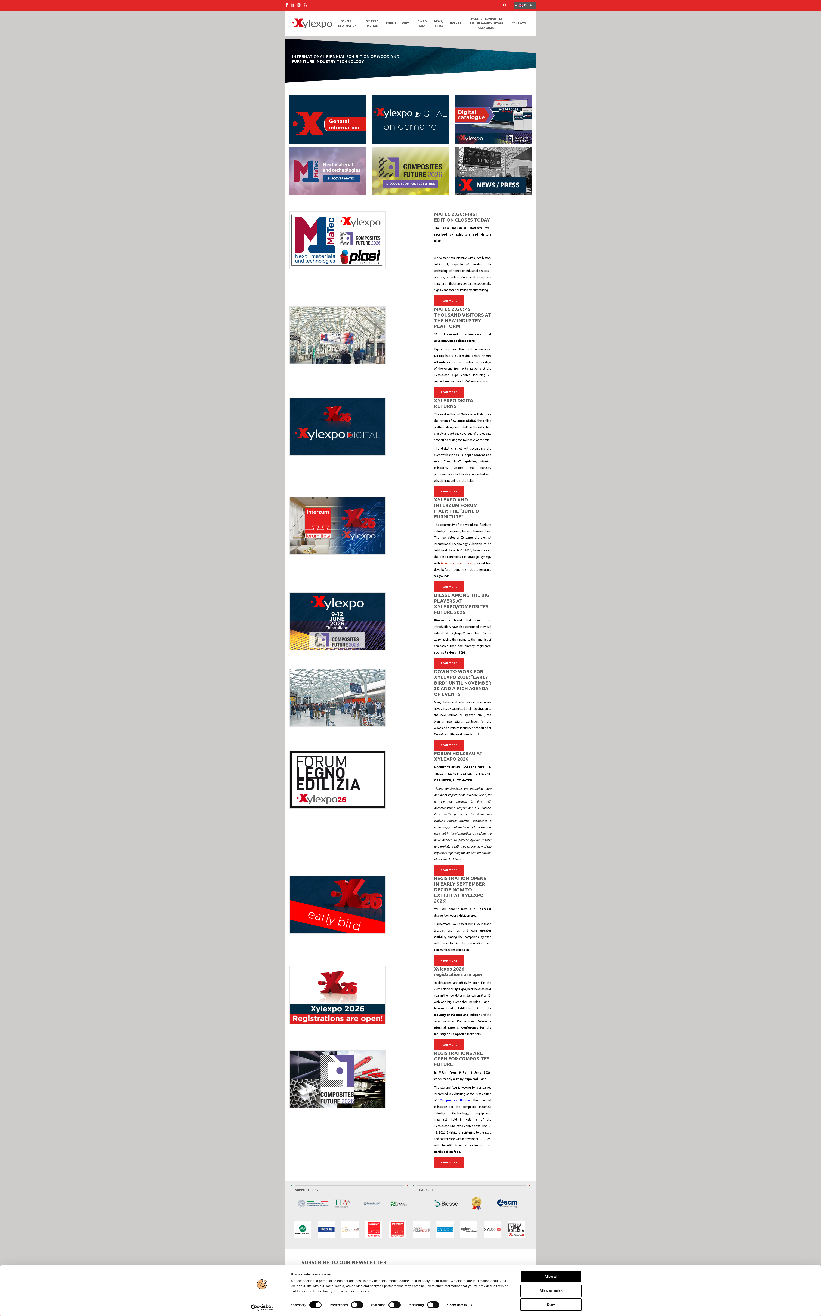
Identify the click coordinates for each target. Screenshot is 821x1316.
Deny (551, 1304)
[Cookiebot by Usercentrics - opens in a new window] (262, 1307)
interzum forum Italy (456, 563)
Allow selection (551, 1290)
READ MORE (448, 300)
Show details (457, 1305)
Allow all (551, 1276)
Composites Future (455, 1100)
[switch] (357, 1304)
